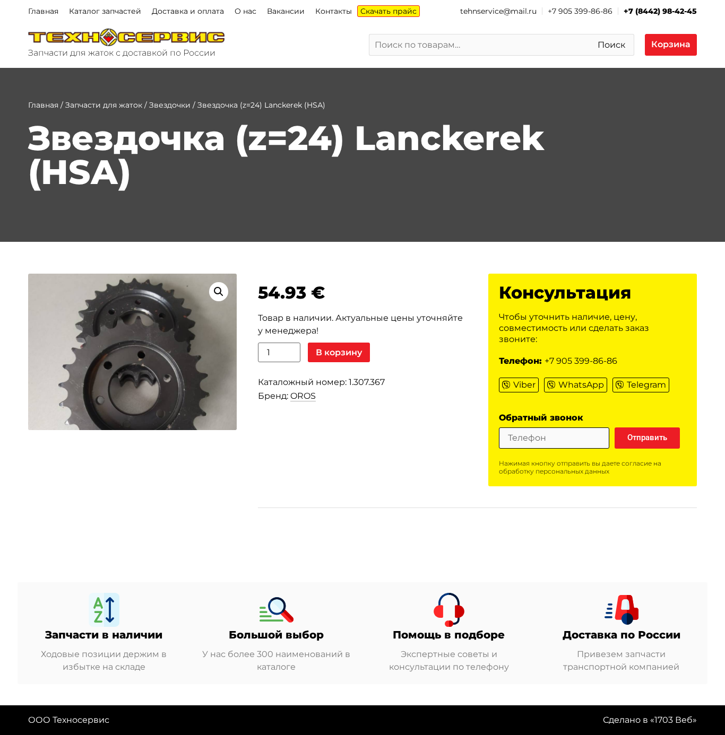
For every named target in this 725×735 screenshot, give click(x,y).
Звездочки (170, 105)
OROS (303, 396)
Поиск (611, 45)
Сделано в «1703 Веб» (650, 720)
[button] (218, 291)
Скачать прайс (388, 11)
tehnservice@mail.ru (498, 11)
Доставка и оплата (188, 11)
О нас (245, 11)
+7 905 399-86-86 (580, 11)
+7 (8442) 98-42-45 (660, 11)
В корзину (339, 352)
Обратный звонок (541, 418)
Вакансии (286, 11)
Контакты (333, 11)
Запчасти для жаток (103, 105)
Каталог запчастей (105, 11)
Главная (43, 11)
